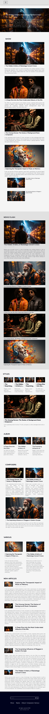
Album (24, 703)
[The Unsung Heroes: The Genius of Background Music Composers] (24, 120)
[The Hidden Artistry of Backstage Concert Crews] (24, 53)
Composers (30, 703)
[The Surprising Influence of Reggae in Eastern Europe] (16, 196)
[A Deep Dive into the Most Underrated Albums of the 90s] (24, 87)
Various (36, 703)
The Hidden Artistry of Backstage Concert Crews (23, 15)
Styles (18, 703)
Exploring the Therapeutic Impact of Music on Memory (23, 169)
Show (12, 703)
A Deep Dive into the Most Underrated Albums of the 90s (24, 100)
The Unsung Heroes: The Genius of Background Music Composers (23, 134)
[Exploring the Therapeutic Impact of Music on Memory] (24, 156)
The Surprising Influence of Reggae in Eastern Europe (33, 192)
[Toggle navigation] (6, 2)
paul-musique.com (24, 709)
